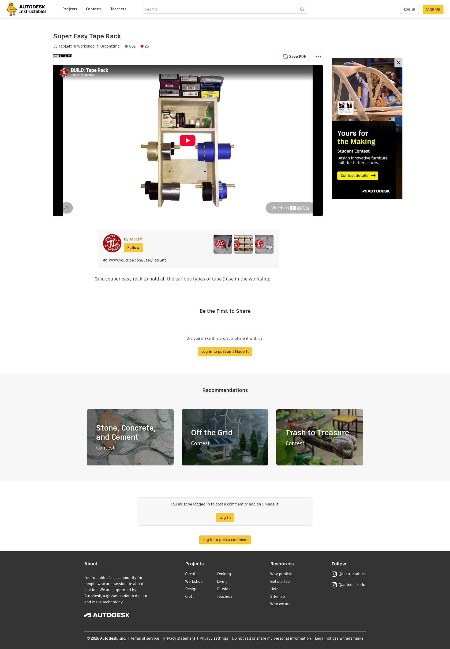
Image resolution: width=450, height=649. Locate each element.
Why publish (281, 574)
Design (191, 589)
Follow (133, 247)
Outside (224, 589)
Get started (280, 581)
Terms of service (144, 638)
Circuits (192, 574)
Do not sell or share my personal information (271, 638)
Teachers (118, 9)
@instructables (352, 574)
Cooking (224, 574)
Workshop (86, 46)
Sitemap (277, 596)
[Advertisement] (367, 128)
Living (222, 581)
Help (274, 589)
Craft (189, 596)
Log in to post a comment (225, 539)
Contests (93, 9)
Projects (69, 9)
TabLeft (65, 46)
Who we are (280, 604)
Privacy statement (179, 638)
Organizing (110, 46)
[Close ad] (398, 62)
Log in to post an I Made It (225, 351)
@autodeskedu (351, 584)
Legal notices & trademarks (339, 638)
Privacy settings (213, 638)
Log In (409, 9)
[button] (318, 56)
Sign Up (433, 9)
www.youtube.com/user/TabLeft (137, 260)
